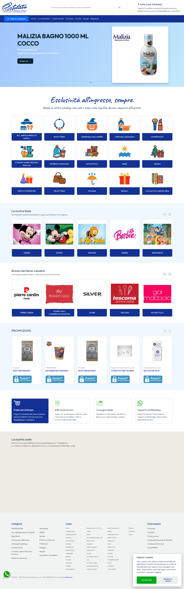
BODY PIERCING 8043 (21, 371)
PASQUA (69, 538)
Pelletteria (44, 544)
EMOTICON (90, 541)
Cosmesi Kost (16, 547)
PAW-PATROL (112, 538)
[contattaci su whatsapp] (7, 574)
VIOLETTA (132, 531)
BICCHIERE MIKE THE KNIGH (57, 371)
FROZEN (68, 544)
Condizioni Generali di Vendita (159, 540)
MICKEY (68, 560)
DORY (88, 534)
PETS (109, 544)
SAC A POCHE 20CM (151, 371)
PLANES (110, 553)
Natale (42, 536)
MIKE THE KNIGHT (113, 528)
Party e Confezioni (47, 540)
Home (33, 19)
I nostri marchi (58, 19)
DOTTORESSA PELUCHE (95, 538)
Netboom (68, 577)
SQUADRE (111, 566)
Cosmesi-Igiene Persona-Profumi (22, 552)
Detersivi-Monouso (19, 558)
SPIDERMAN (70, 547)
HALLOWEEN (70, 541)
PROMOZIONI (17, 528)
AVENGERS (69, 553)
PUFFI (109, 563)
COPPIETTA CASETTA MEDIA (122, 371)
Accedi (85, 19)
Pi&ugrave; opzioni (168, 580)
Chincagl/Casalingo (19, 544)
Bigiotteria (15, 536)
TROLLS (131, 528)
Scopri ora (24, 61)
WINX (130, 534)
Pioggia (43, 547)
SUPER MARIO (70, 531)
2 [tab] (93, 82)
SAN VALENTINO (71, 534)
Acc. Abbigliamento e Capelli (23, 532)
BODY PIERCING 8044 (87, 371)
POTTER (110, 557)
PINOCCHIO (112, 547)
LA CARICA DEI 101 (93, 557)
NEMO (110, 531)
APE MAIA (69, 563)
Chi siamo (70, 19)
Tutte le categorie (18, 19)
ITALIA (89, 553)
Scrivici (78, 19)
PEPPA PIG (111, 541)
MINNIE (68, 557)
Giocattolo (44, 528)
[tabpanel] (92, 54)
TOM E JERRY (112, 569)
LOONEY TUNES (92, 563)
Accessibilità (152, 547)
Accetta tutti (147, 580)
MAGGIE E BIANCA (93, 566)
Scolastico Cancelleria (49, 555)
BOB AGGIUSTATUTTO (94, 528)
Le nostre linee (44, 19)
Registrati (94, 19)
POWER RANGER (113, 560)
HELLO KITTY (91, 550)
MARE (42, 532)
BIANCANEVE (70, 569)
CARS (88, 531)
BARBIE (68, 566)
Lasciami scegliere (153, 572)
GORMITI (90, 544)
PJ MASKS (111, 550)
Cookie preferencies (155, 544)
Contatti (150, 532)
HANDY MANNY (92, 547)
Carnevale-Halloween (20, 540)
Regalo (42, 551)
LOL (88, 560)
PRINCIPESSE (70, 550)
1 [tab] (90, 82)
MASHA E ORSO (92, 569)
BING (67, 528)
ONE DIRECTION (113, 534)
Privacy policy (153, 536)
